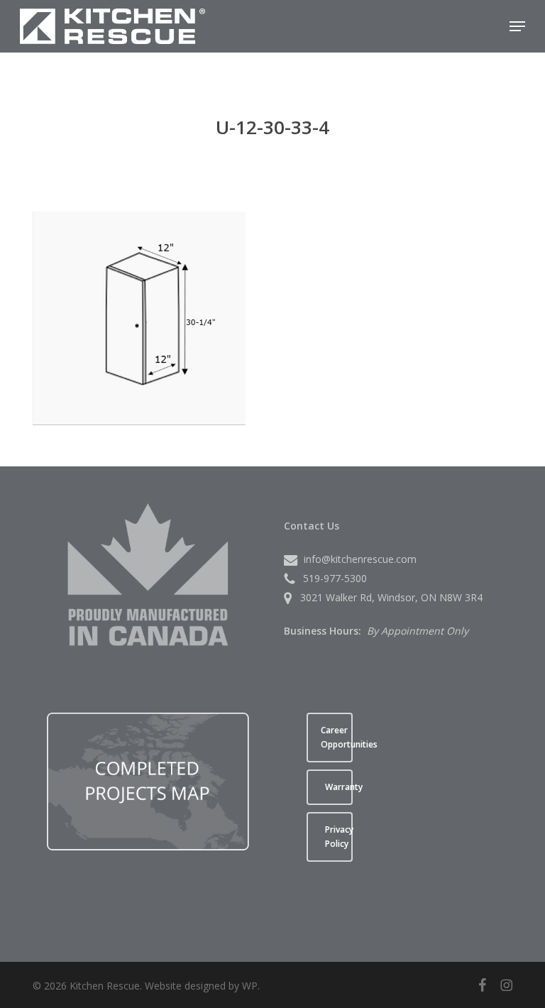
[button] (517, 26)
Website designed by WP (201, 985)
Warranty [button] (339, 787)
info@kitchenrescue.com (360, 559)
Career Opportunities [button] (337, 737)
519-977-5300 (335, 578)
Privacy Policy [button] (339, 836)
